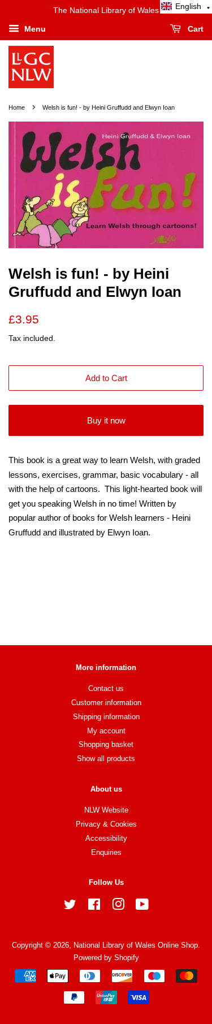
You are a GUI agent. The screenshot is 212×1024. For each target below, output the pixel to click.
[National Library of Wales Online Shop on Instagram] (118, 906)
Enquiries (106, 852)
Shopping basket (106, 744)
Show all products (106, 758)
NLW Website (106, 810)
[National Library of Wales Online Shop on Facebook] (94, 906)
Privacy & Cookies (106, 824)
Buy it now (106, 420)
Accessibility (106, 838)
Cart (194, 28)
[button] (186, 7)
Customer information (106, 702)
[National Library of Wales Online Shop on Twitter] (70, 906)
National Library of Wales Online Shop (135, 945)
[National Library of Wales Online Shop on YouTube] (142, 906)
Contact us (106, 688)
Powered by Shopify (106, 957)
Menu (34, 28)
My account (106, 731)
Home (16, 107)
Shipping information (106, 716)
